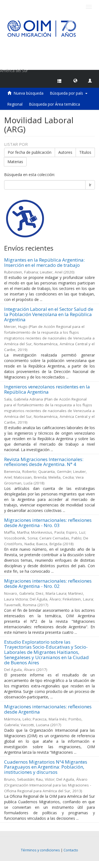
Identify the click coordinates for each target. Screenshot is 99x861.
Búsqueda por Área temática (54, 104)
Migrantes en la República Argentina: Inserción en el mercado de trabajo (44, 262)
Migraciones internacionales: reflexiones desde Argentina (48, 709)
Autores (65, 152)
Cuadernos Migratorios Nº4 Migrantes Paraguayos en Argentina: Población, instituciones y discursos (45, 767)
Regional (15, 104)
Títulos (85, 152)
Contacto (71, 850)
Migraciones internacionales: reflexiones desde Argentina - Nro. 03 (48, 522)
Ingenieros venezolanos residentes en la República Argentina (47, 389)
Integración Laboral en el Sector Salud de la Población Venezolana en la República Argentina (48, 314)
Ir (90, 184)
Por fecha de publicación (29, 152)
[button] (75, 80)
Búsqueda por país (67, 93)
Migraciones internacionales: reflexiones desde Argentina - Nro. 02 (48, 583)
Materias (15, 161)
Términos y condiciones (40, 850)
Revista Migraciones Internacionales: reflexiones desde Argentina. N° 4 (43, 462)
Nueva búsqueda (28, 93)
